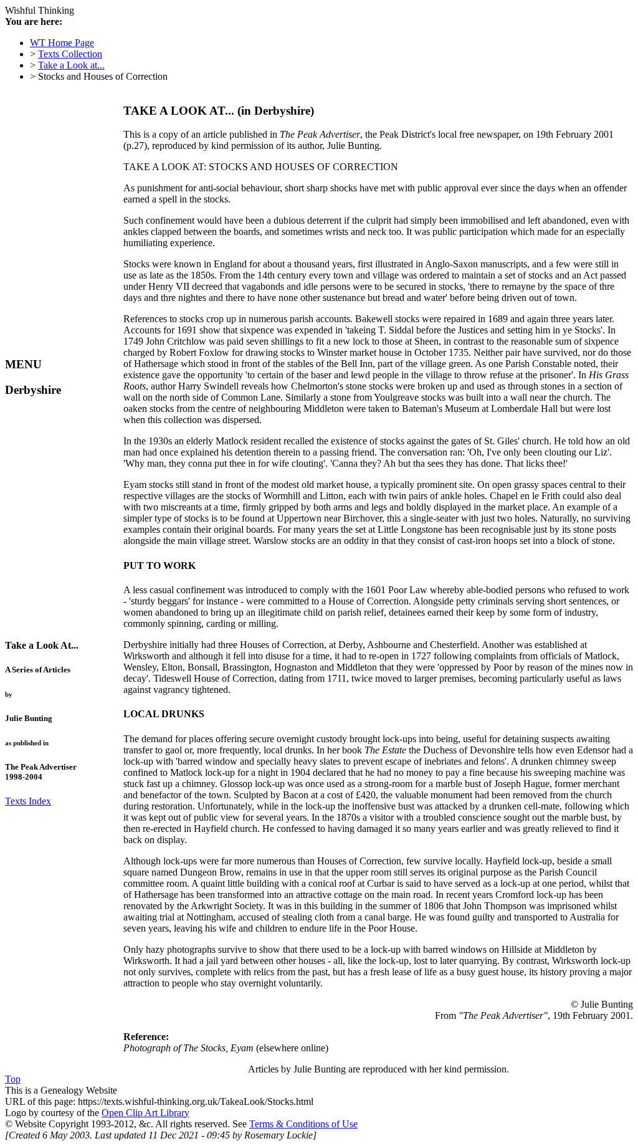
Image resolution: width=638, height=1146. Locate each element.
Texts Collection (70, 54)
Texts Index (28, 801)
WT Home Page (62, 42)
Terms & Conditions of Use (303, 1124)
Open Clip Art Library (145, 1112)
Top (13, 1079)
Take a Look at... (71, 65)
